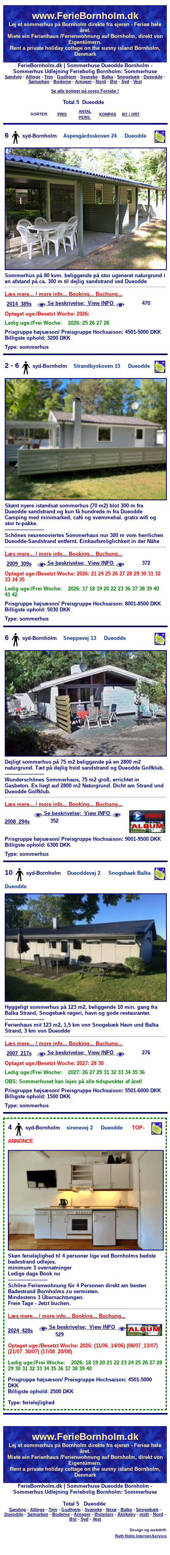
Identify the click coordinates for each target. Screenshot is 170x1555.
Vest (137, 81)
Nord (101, 81)
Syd (125, 81)
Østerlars (103, 1514)
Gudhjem (66, 76)
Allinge (33, 76)
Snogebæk (128, 76)
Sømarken (38, 81)
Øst (113, 81)
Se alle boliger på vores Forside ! (85, 91)
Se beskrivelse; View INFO (80, 303)
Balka (107, 76)
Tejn (48, 76)
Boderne (62, 81)
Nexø (111, 1509)
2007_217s (19, 1053)
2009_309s (19, 564)
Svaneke (89, 76)
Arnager (83, 81)
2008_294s (17, 822)
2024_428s (20, 1331)
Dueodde (153, 76)
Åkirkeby (126, 1514)
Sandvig (13, 76)
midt (144, 1514)
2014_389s (19, 304)
